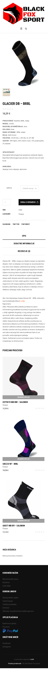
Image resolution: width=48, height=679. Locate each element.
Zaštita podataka (9, 604)
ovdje (23, 301)
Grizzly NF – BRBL (10, 464)
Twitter (16, 224)
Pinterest (26, 224)
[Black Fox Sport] (24, 13)
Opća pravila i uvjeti (10, 598)
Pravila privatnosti (14, 663)
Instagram (7, 647)
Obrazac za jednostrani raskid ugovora (18, 611)
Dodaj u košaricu (28, 202)
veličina (9, 188)
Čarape (21, 214)
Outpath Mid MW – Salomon (15, 402)
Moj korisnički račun (10, 579)
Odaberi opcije (23, 397)
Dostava (6, 608)
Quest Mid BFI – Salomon (14, 525)
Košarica (6, 582)
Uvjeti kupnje (8, 601)
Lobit (32, 659)
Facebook (6, 224)
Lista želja (6, 586)
